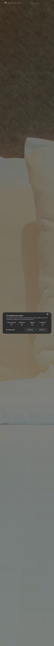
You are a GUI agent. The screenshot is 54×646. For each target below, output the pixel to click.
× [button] (49, 314)
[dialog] (27, 323)
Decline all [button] (30, 329)
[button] (10, 330)
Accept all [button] (42, 329)
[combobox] (47, 314)
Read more (31, 319)
